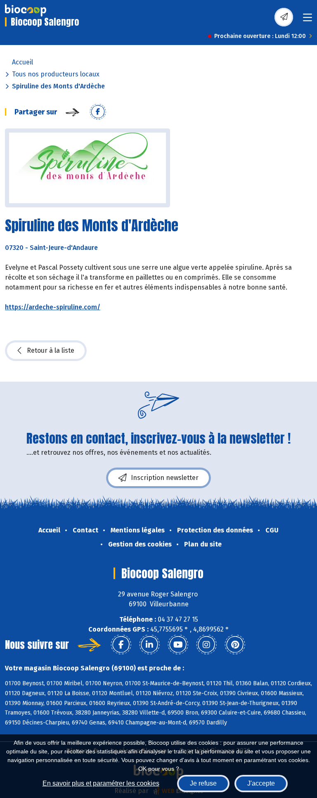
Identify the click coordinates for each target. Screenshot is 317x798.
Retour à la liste (50, 350)
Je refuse (203, 783)
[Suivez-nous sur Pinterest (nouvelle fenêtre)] (235, 644)
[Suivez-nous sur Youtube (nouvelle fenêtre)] (178, 644)
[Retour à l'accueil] (25, 10)
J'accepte (261, 783)
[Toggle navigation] (307, 20)
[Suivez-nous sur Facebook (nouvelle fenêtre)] (121, 644)
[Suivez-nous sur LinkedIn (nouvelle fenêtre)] (149, 644)
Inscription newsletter (165, 478)
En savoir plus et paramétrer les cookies (101, 783)
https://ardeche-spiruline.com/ (52, 307)
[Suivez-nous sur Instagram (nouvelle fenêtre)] (206, 644)
